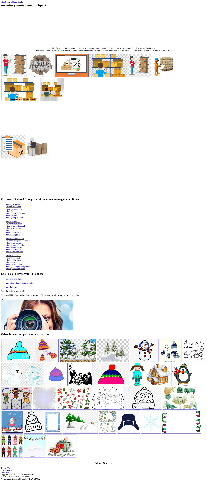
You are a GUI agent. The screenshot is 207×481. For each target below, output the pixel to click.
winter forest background (15, 226)
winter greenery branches (15, 245)
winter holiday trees (13, 260)
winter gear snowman (14, 228)
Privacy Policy (6, 470)
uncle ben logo (11, 287)
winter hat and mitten (14, 264)
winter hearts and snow (14, 252)
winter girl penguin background (18, 266)
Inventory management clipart (12, 73)
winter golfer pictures (14, 224)
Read (3, 299)
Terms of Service (7, 468)
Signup (15, 2)
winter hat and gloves (14, 209)
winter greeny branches (14, 217)
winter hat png (11, 215)
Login (20, 2)
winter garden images (14, 247)
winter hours (10, 230)
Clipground (12, 474)
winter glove (10, 262)
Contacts (8, 2)
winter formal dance (13, 207)
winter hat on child (13, 222)
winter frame (10, 211)
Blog (3, 2)
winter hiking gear (13, 235)
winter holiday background (16, 213)
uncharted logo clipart (14, 279)
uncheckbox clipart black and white (19, 283)
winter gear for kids (13, 205)
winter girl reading (13, 258)
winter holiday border (14, 249)
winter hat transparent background (19, 241)
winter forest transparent (15, 243)
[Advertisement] (103, 27)
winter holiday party (13, 232)
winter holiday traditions (15, 239)
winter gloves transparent (15, 269)
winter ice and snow (13, 256)
